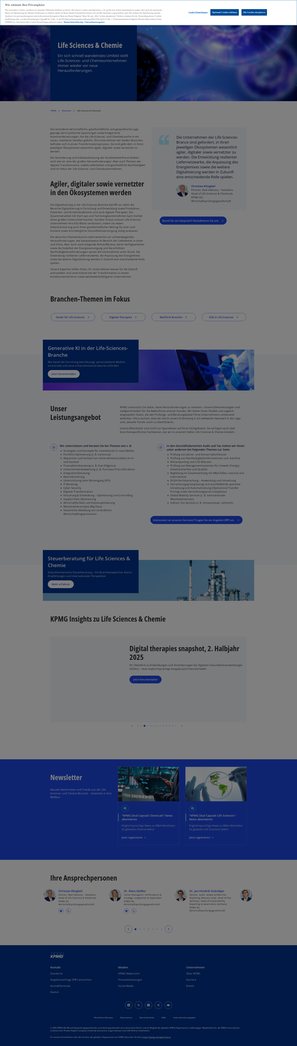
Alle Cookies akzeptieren (254, 12)
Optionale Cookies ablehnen (224, 12)
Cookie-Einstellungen (198, 12)
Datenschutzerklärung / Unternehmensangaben (84, 22)
